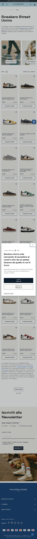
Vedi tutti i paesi (8, 293)
